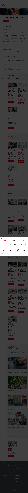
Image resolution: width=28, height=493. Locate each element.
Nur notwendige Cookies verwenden (5, 254)
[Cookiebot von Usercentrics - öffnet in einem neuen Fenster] (24, 238)
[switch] (11, 250)
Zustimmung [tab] (4, 240)
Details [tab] (14, 240)
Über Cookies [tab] (23, 240)
